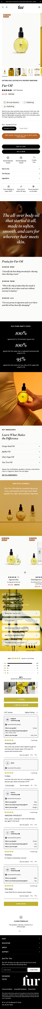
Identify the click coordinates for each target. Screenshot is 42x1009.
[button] (12, 90)
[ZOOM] (39, 64)
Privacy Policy (32, 989)
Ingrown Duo (13, 580)
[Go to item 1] (5, 72)
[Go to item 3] (18, 72)
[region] (21, 688)
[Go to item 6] (37, 72)
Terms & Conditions (7, 989)
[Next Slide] (36, 688)
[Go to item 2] (11, 72)
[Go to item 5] (30, 72)
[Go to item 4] (24, 72)
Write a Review (25, 705)
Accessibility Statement (20, 989)
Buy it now (21, 151)
